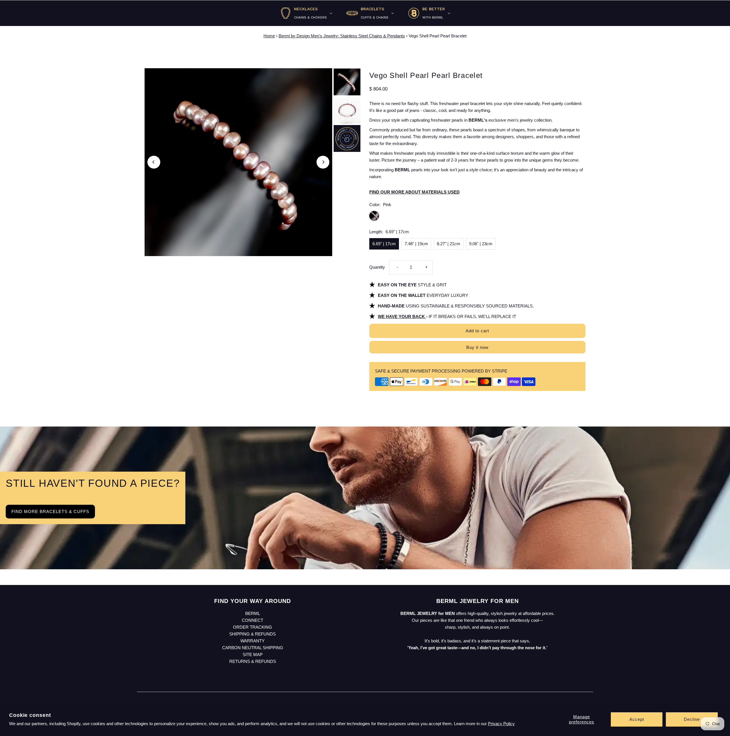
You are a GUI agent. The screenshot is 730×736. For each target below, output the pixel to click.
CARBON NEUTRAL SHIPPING (252, 647)
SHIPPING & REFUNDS (252, 634)
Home (269, 35)
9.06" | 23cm (480, 243)
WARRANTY (252, 640)
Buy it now (477, 347)
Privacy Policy (501, 723)
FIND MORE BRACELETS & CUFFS (50, 511)
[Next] (323, 162)
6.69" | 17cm (384, 243)
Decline (692, 719)
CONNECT (252, 620)
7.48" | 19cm (416, 243)
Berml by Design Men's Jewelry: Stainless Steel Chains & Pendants (342, 35)
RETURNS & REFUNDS (252, 661)
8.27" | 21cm (448, 243)
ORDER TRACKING (252, 627)
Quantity (377, 267)
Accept (636, 719)
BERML (252, 613)
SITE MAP (253, 654)
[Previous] (153, 162)
